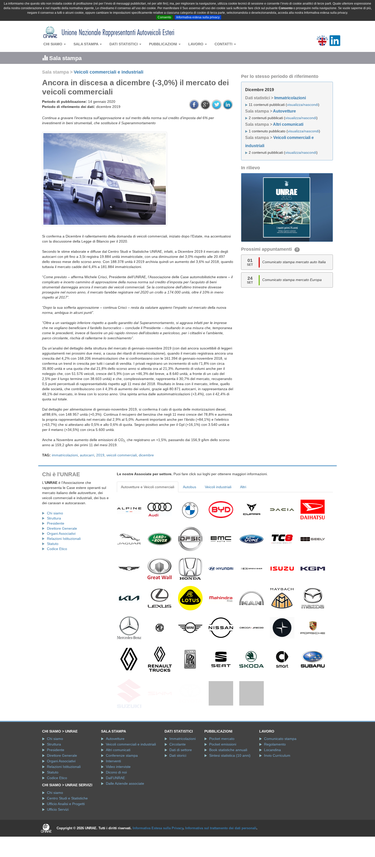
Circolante (177, 769)
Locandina (272, 775)
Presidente (55, 523)
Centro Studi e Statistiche (67, 823)
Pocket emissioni (222, 769)
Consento (164, 17)
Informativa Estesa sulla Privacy (158, 853)
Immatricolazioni (290, 98)
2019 (100, 455)
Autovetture (284, 111)
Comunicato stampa (280, 764)
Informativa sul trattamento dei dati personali (220, 853)
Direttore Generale (62, 528)
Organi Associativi (61, 533)
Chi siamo (53, 44)
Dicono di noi (116, 797)
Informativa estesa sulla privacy (198, 17)
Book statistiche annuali (228, 775)
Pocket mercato (221, 764)
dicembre (146, 455)
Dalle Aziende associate (125, 808)
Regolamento (275, 769)
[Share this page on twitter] (216, 105)
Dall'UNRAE (115, 803)
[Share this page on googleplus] (205, 105)
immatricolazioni (65, 455)
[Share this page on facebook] (194, 105)
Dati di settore (180, 775)
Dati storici (177, 780)
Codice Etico (57, 549)
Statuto (52, 544)
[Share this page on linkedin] (228, 105)
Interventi (113, 786)
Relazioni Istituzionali (64, 539)
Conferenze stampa (122, 780)
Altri (243, 487)
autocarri (87, 455)
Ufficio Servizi (58, 834)
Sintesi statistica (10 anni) (230, 780)
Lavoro (196, 44)
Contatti (224, 44)
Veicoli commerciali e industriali (108, 72)
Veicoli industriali (218, 487)
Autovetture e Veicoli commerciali (147, 487)
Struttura (54, 518)
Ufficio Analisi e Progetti (66, 828)
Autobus (189, 487)
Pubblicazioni (163, 44)
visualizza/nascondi (302, 105)
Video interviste (118, 792)
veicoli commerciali (121, 455)
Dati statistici (124, 44)
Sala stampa (86, 44)
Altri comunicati (288, 124)
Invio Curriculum (277, 780)
